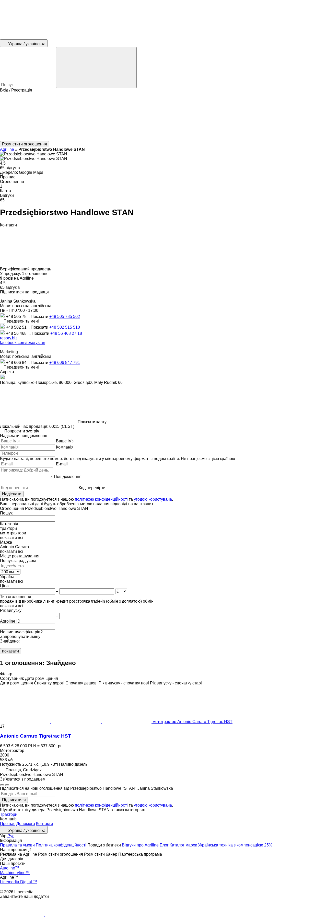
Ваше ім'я (65, 441)
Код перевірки (92, 488)
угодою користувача (153, 499)
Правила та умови (17, 845)
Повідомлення (67, 476)
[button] (163, 117)
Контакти (44, 823)
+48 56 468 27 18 (66, 333)
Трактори (8, 814)
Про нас (7, 823)
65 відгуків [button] (10, 168)
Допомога (25, 823)
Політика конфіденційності (61, 845)
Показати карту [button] (92, 422)
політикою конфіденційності (101, 499)
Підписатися (14, 800)
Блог (164, 845)
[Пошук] (96, 67)
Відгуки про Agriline (140, 845)
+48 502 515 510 (64, 327)
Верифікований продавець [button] (26, 269)
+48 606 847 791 (64, 362)
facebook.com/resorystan (22, 342)
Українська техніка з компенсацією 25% (235, 845)
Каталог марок (183, 845)
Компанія (65, 447)
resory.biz (8, 338)
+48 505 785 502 (64, 316)
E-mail (62, 464)
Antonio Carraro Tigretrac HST (35, 736)
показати (10, 651)
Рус (10, 836)
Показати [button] (40, 316)
